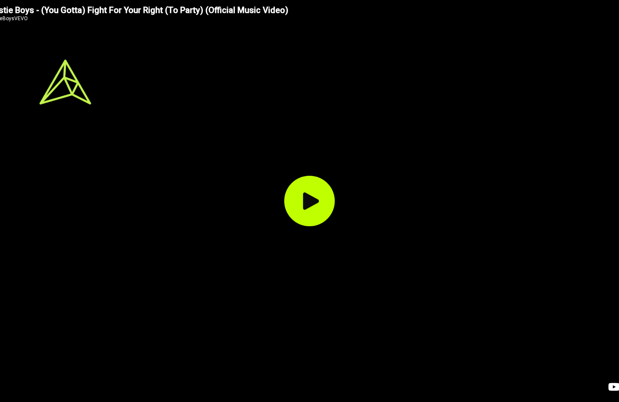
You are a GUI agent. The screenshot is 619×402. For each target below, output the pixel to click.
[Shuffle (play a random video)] (241, 387)
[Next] (294, 387)
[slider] (444, 396)
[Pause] (276, 387)
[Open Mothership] (558, 91)
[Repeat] (310, 387)
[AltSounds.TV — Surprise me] (65, 82)
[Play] (309, 201)
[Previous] (257, 387)
